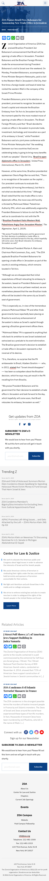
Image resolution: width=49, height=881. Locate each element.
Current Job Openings (24, 799)
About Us (24, 788)
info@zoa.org (24, 836)
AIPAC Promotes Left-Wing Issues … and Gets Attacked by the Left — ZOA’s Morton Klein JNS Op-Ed (24, 522)
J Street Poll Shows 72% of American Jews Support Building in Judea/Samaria (23, 638)
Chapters (24, 796)
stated (13, 367)
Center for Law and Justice (25, 792)
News (4, 30)
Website (24, 820)
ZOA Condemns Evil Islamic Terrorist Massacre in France (20, 689)
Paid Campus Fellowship (24, 823)
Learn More (11, 606)
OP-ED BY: (10, 631)
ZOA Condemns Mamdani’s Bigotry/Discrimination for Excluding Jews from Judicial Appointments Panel (22, 504)
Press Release (13, 30)
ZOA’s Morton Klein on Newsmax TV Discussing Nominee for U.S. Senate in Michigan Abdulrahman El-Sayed (24, 540)
